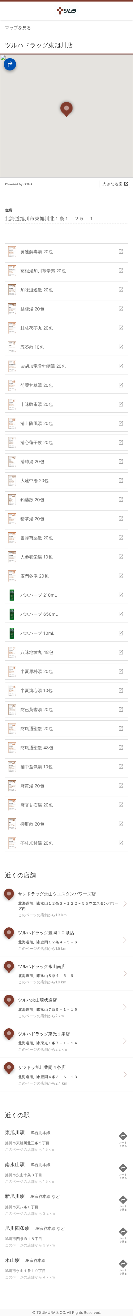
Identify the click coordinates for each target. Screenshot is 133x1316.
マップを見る (18, 27)
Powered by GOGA (18, 184)
